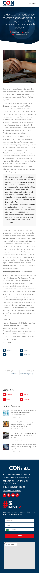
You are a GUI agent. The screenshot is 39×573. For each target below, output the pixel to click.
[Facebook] (4, 495)
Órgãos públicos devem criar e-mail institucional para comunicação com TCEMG (23, 447)
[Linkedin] (9, 495)
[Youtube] (13, 495)
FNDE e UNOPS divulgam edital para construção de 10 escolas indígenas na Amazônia (22, 424)
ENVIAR (19, 536)
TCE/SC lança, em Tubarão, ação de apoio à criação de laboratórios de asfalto (23, 435)
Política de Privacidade (12, 490)
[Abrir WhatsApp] (34, 568)
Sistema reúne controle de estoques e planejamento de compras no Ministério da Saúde (23, 412)
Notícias (26, 32)
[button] (11, 350)
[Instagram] (17, 495)
